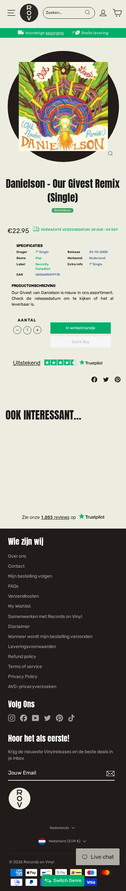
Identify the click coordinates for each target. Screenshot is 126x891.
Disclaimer (19, 626)
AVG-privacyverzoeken (32, 686)
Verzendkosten (23, 596)
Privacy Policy (22, 676)
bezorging (55, 33)
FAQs (13, 586)
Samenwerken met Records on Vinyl (45, 616)
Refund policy (22, 656)
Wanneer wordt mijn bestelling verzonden (50, 636)
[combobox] (65, 12)
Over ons (17, 556)
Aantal (27, 320)
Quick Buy (81, 341)
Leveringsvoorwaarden (32, 646)
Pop (38, 258)
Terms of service (25, 666)
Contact (16, 566)
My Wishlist (19, 606)
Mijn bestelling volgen (30, 576)
